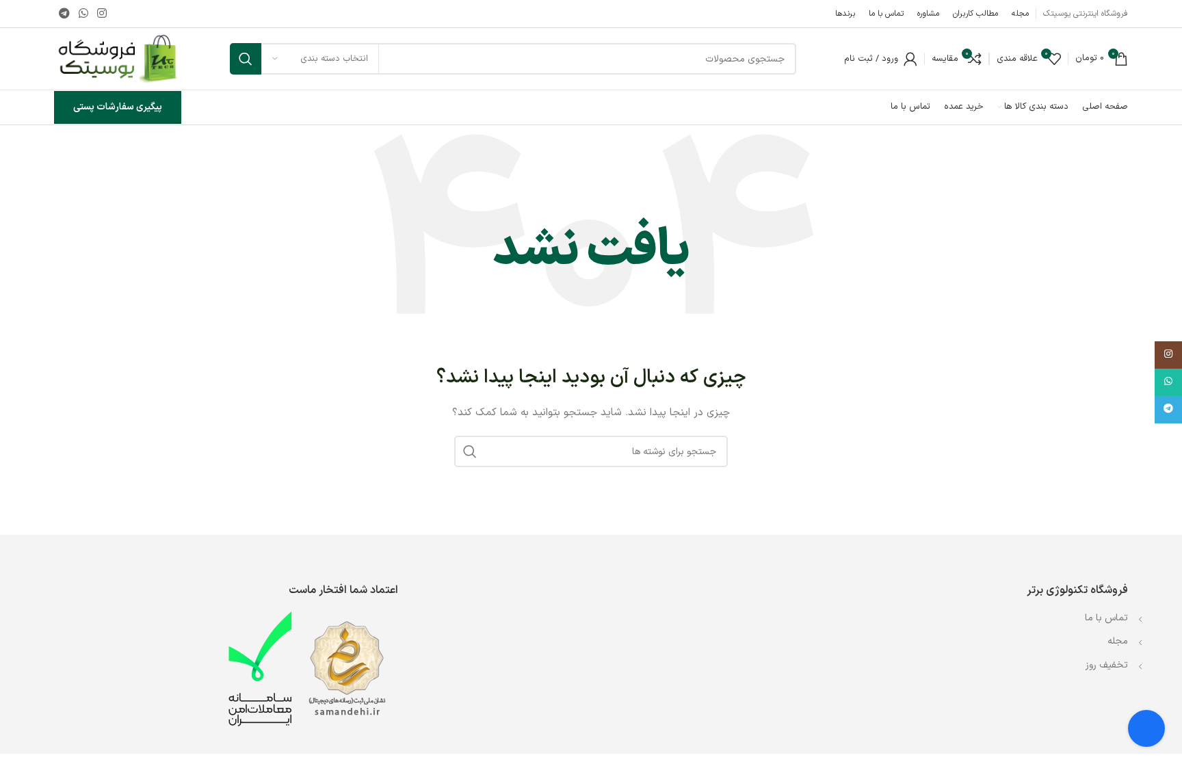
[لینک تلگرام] (64, 14)
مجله (1117, 641)
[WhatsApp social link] (83, 14)
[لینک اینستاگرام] (102, 14)
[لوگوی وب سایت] (118, 58)
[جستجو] (245, 59)
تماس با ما (1105, 618)
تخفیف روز (1107, 665)
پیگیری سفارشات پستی (117, 107)
